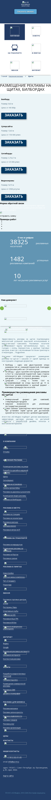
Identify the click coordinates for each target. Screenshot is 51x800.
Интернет (36, 70)
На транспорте (15, 53)
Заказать (14, 115)
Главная (2, 76)
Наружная (14, 36)
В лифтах (36, 53)
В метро (36, 36)
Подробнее (6, 112)
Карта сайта (8, 776)
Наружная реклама (16, 76)
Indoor (14, 70)
